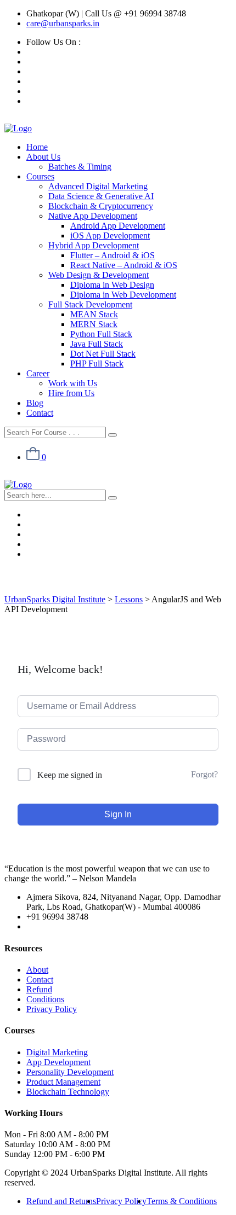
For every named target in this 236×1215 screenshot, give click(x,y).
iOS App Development (110, 235)
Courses (40, 176)
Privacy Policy (51, 1009)
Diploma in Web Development (123, 294)
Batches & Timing (79, 166)
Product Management (63, 1081)
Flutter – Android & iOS (112, 255)
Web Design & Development (98, 275)
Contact (39, 412)
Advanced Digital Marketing (98, 186)
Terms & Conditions (182, 1201)
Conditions (45, 999)
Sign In (118, 814)
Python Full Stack (101, 334)
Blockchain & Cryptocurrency (100, 206)
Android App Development (117, 225)
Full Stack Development (90, 304)
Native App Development (92, 215)
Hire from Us (71, 393)
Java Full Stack (96, 343)
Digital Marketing (57, 1052)
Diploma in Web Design (112, 284)
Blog (34, 403)
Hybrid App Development (93, 245)
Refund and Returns (61, 1201)
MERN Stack (93, 324)
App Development (58, 1062)
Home (37, 147)
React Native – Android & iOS (123, 265)
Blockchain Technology (67, 1091)
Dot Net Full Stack (103, 353)
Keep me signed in (69, 775)
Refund (39, 989)
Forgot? (204, 774)
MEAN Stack (94, 314)
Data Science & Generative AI (101, 196)
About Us (43, 156)
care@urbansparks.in (62, 23)
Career (37, 373)
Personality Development (70, 1072)
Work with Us (72, 383)
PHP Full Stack (96, 363)
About (37, 969)
